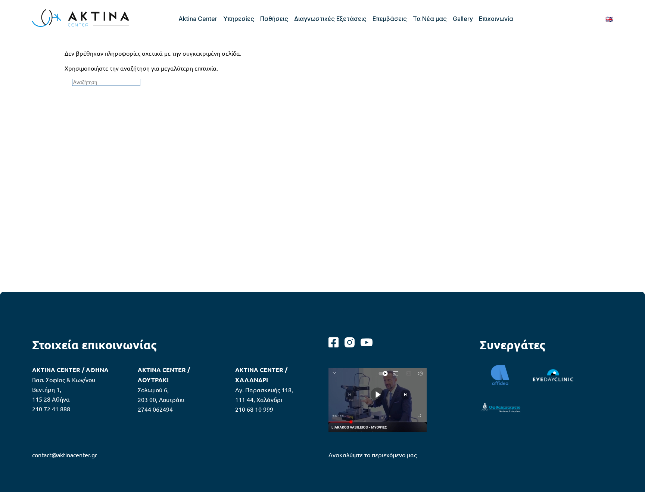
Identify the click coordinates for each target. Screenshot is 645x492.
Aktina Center (197, 18)
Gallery (463, 18)
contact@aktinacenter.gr (64, 454)
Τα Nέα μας (430, 18)
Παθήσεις (274, 18)
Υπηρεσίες (238, 18)
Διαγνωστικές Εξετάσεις (330, 18)
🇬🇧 (609, 18)
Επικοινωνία (496, 18)
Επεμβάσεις (390, 18)
